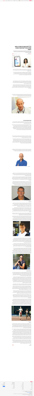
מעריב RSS (23, 385)
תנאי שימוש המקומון (3, 385)
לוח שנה (6, 0)
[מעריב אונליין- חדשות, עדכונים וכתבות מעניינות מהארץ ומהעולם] (30, 0)
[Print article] (14, 53)
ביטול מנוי (23, 389)
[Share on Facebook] (18, 53)
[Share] (19, 53)
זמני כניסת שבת (8, 0)
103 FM (14, 385)
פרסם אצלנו (4, 386)
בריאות (16, 0)
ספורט (22, 0)
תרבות (21, 0)
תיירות (11, 0)
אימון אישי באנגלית (13, 383)
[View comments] (13, 53)
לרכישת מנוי (4, 0)
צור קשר (23, 383)
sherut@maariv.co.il (29, 392)
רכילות (18, 0)
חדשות (27, 0)
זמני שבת (14, 387)
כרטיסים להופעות (31, 389)
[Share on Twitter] (17, 53)
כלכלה (24, 0)
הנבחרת (26, 0)
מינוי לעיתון (23, 387)
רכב (12, 0)
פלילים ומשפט (14, 0)
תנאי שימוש (4, 383)
